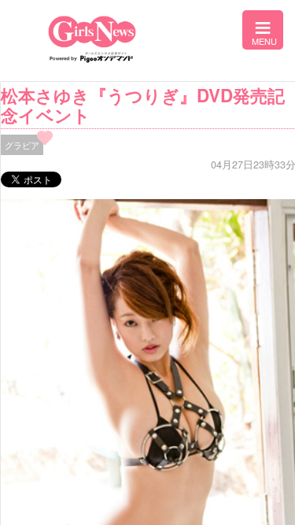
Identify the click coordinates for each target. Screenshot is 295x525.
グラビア (22, 145)
